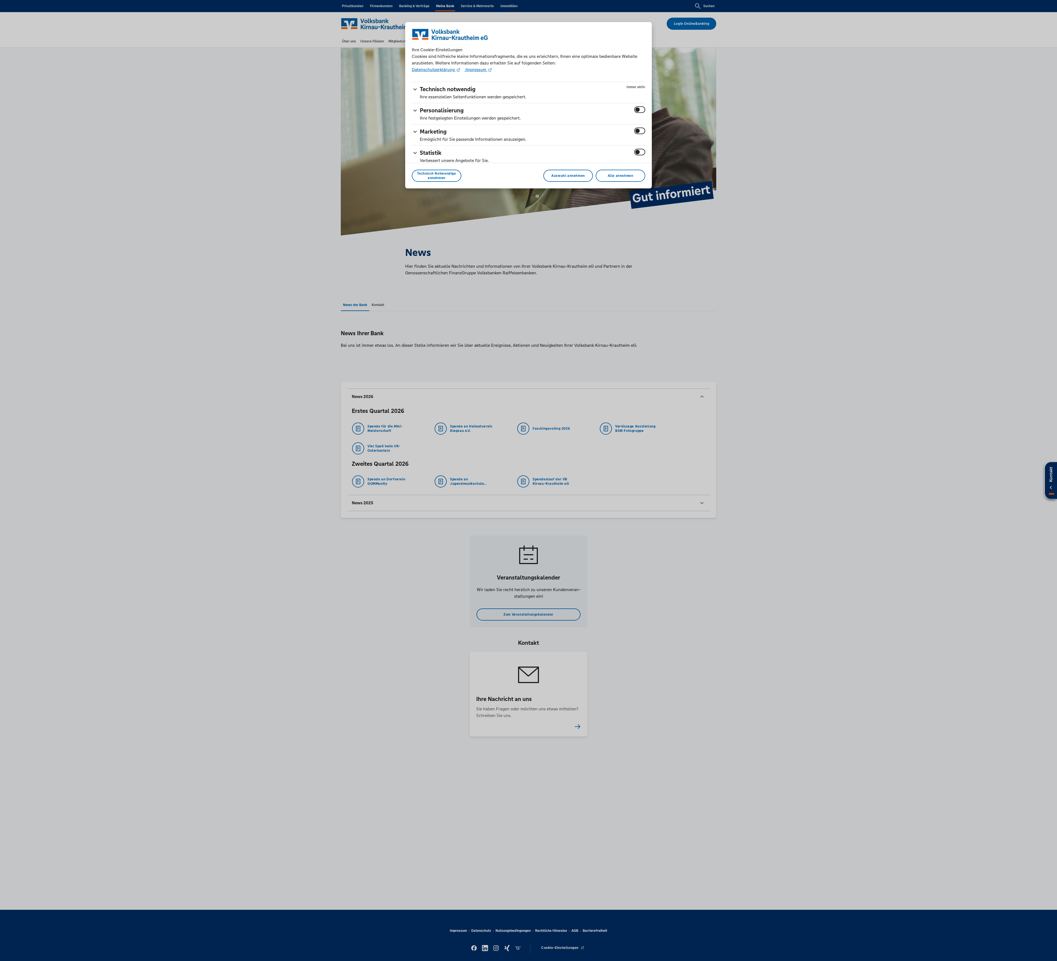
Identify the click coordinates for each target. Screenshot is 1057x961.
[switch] (639, 109)
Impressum (475, 69)
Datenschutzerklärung (434, 69)
